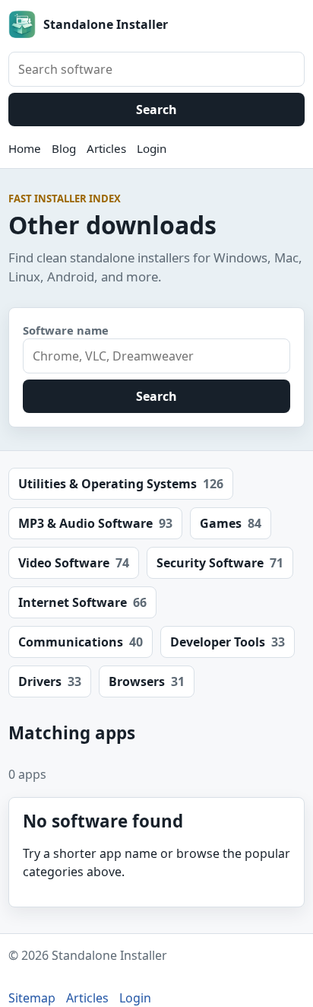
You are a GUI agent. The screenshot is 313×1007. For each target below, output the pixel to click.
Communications (80, 642)
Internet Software (82, 602)
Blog (64, 148)
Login (151, 148)
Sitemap (31, 998)
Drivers (49, 681)
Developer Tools (227, 642)
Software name (66, 330)
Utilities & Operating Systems (120, 483)
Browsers (147, 681)
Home (24, 148)
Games (230, 523)
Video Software (73, 562)
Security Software (219, 562)
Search (156, 109)
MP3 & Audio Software (95, 523)
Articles (106, 148)
